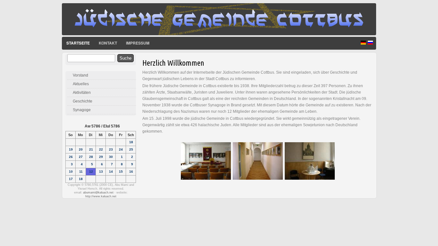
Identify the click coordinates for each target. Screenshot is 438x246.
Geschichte (82, 101)
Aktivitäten (82, 92)
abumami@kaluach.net (98, 192)
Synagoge (82, 110)
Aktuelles (81, 84)
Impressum (137, 43)
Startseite (78, 43)
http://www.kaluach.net (100, 196)
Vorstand (80, 75)
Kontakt (108, 43)
